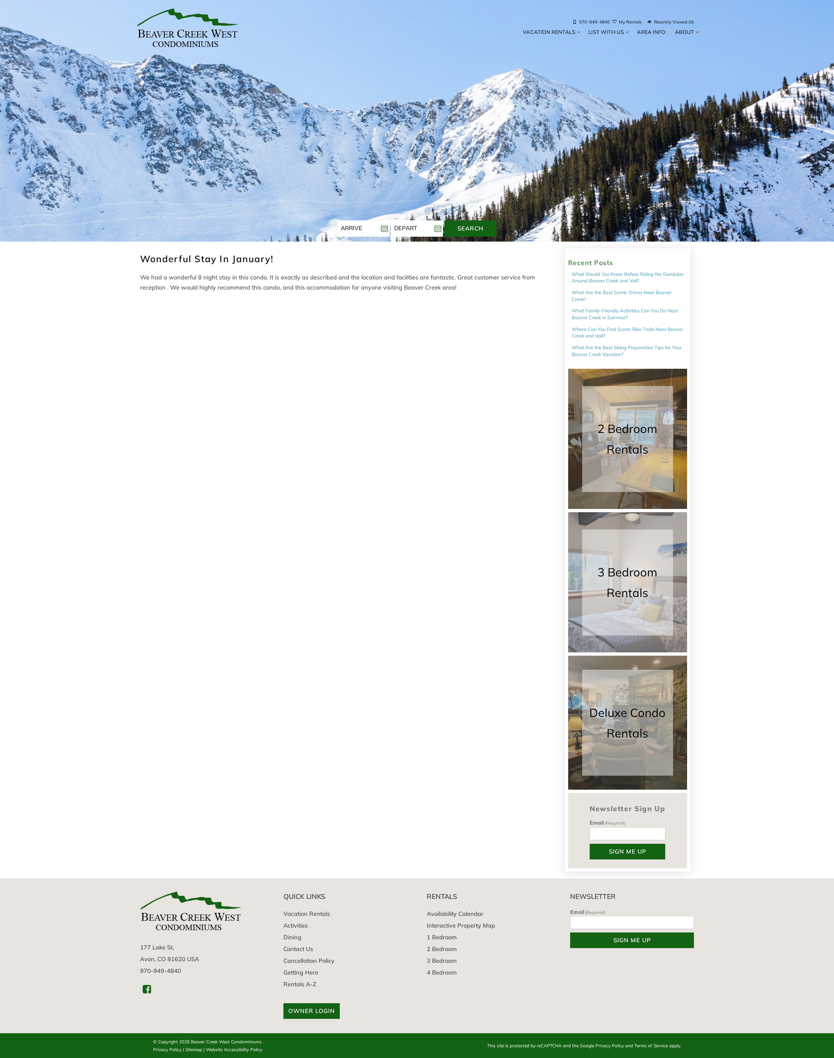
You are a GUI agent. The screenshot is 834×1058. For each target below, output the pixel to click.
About (684, 32)
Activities (295, 925)
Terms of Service (651, 1045)
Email (607, 822)
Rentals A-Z (299, 984)
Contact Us (298, 949)
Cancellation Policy (309, 960)
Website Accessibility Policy (234, 1049)
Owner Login (311, 1011)
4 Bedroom (442, 972)
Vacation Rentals (549, 32)
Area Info (651, 32)
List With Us (606, 32)
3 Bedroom (442, 960)
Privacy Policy (167, 1049)
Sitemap (193, 1049)
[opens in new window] (147, 989)
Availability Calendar (455, 913)
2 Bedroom (442, 949)
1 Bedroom (442, 937)
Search (470, 228)
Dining (292, 937)
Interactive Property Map (461, 925)
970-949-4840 (160, 971)
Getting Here (300, 972)
